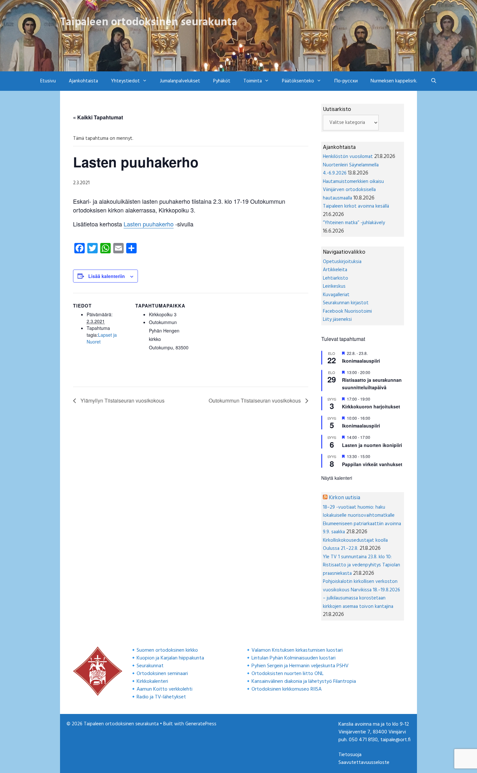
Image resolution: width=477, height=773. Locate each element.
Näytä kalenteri (336, 478)
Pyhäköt (221, 81)
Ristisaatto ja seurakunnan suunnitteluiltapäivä (372, 384)
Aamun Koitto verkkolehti (164, 689)
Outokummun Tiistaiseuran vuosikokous (255, 400)
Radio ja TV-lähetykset (161, 697)
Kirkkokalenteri (152, 681)
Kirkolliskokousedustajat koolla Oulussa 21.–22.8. (355, 545)
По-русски (346, 81)
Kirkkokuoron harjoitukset (371, 406)
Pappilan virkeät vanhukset (372, 464)
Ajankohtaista (83, 81)
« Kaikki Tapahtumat (98, 117)
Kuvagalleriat (336, 295)
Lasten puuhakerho (149, 224)
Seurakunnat (150, 666)
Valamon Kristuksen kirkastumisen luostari (297, 650)
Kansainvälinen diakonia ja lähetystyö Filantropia (303, 681)
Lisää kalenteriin (106, 276)
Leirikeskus (334, 286)
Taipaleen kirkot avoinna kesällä (356, 206)
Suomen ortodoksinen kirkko (167, 650)
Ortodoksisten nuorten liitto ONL (287, 674)
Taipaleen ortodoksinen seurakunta (148, 22)
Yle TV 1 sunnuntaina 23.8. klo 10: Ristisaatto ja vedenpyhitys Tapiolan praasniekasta (361, 565)
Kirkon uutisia (344, 497)
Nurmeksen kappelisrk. (394, 81)
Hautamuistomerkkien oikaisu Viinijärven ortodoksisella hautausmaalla (353, 190)
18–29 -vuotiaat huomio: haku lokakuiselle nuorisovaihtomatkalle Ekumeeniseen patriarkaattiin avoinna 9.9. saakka (362, 519)
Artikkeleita (335, 270)
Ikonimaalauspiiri (361, 360)
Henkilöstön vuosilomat (348, 157)
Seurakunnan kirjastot (346, 303)
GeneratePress (200, 724)
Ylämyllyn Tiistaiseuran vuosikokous (122, 400)
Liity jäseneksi (337, 319)
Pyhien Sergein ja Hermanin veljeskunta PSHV (300, 666)
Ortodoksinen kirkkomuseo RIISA (286, 689)
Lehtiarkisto (335, 278)
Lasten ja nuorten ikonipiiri (372, 445)
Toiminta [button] (252, 81)
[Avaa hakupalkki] (433, 81)
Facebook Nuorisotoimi (347, 311)
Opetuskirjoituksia (342, 262)
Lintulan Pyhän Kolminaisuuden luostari (293, 658)
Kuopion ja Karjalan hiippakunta (170, 658)
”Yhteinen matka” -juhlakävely (354, 223)
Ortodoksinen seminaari (162, 674)
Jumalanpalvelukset (180, 81)
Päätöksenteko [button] (298, 81)
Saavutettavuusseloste (363, 762)
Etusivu (48, 81)
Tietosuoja (349, 755)
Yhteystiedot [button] (125, 81)
